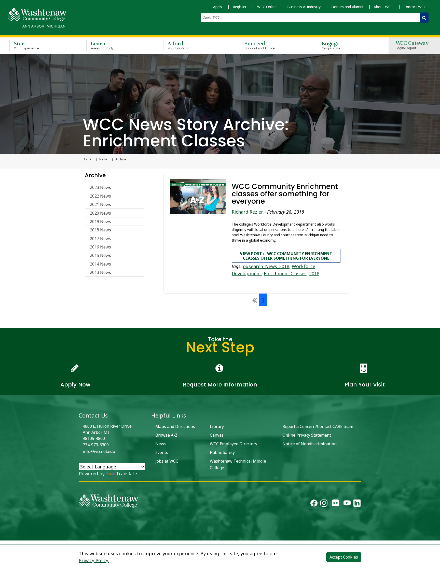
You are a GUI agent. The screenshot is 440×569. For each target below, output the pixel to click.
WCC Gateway (412, 45)
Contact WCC (415, 6)
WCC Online (267, 6)
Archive (95, 175)
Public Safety (222, 452)
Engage (330, 45)
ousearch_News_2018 (266, 266)
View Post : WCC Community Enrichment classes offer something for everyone (286, 256)
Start (26, 45)
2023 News (100, 187)
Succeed (259, 45)
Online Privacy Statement (306, 435)
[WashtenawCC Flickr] (335, 504)
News (103, 159)
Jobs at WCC (166, 461)
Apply (217, 6)
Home (87, 159)
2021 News (100, 204)
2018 (314, 273)
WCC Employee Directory (233, 444)
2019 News (100, 221)
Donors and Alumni (347, 6)
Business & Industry (304, 6)
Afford (179, 45)
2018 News (100, 230)
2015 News (100, 255)
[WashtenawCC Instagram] (324, 504)
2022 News (100, 196)
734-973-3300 (96, 445)
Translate (126, 473)
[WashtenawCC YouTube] (347, 504)
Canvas (217, 435)
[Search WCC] (424, 17)
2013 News (100, 272)
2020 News (100, 213)
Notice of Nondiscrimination (309, 444)
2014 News (100, 264)
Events (161, 452)
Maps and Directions (175, 426)
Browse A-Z (166, 435)
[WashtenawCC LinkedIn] (357, 504)
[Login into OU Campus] (3, 536)
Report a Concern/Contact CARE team (317, 426)
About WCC (383, 6)
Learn (102, 45)
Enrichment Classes (285, 273)
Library (217, 426)
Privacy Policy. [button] (94, 560)
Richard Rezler (247, 212)
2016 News (100, 247)
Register (239, 6)
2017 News (100, 238)
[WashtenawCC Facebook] (314, 504)
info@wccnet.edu (99, 451)
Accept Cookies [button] (343, 557)
